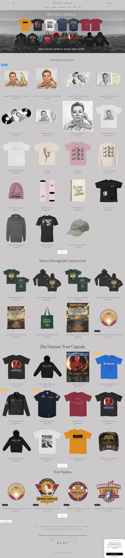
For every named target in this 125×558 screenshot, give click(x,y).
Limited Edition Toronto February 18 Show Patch (78, 508)
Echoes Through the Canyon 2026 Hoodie (47, 297)
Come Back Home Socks (47, 208)
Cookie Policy (85, 526)
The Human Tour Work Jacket (16, 421)
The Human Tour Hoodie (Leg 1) (16, 458)
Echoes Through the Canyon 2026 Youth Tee (77, 297)
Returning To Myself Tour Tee (47, 458)
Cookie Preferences (6, 521)
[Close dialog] (123, 540)
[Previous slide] (59, 54)
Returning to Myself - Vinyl (16, 133)
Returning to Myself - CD (47, 133)
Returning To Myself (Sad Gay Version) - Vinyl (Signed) (16, 96)
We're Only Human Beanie (16, 208)
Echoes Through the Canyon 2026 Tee (16, 297)
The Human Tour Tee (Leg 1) (109, 421)
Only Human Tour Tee (78, 421)
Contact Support (56, 526)
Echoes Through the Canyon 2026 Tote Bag (47, 334)
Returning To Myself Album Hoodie (16, 245)
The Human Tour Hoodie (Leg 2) (47, 384)
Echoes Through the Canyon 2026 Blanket (16, 334)
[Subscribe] (74, 540)
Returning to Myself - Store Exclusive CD (108, 96)
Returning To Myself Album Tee (16, 170)
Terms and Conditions (66, 526)
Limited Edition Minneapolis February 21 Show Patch (47, 508)
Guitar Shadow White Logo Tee (47, 245)
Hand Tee (47, 170)
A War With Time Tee (108, 208)
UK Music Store (79, 529)
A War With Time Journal (78, 208)
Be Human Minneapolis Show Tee (109, 384)
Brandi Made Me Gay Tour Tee (78, 458)
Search (37, 526)
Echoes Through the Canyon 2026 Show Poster (78, 334)
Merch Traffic (69, 552)
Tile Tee (78, 170)
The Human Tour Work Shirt (47, 421)
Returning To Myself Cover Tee (108, 133)
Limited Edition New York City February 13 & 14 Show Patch (108, 508)
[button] (13, 3)
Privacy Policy (77, 526)
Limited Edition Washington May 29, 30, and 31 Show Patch (109, 334)
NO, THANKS (115, 556)
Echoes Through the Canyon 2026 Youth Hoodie (108, 297)
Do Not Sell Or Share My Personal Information (53, 529)
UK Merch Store (70, 529)
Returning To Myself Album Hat (78, 245)
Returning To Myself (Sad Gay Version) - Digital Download (47, 96)
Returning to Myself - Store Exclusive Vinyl (78, 96)
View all (62, 252)
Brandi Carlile (59, 552)
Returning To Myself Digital (77, 133)
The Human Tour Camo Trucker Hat (108, 458)
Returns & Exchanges (45, 526)
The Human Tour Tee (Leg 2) (16, 384)
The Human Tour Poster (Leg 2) (78, 384)
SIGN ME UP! (114, 554)
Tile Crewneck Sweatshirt (109, 170)
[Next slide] (65, 54)
